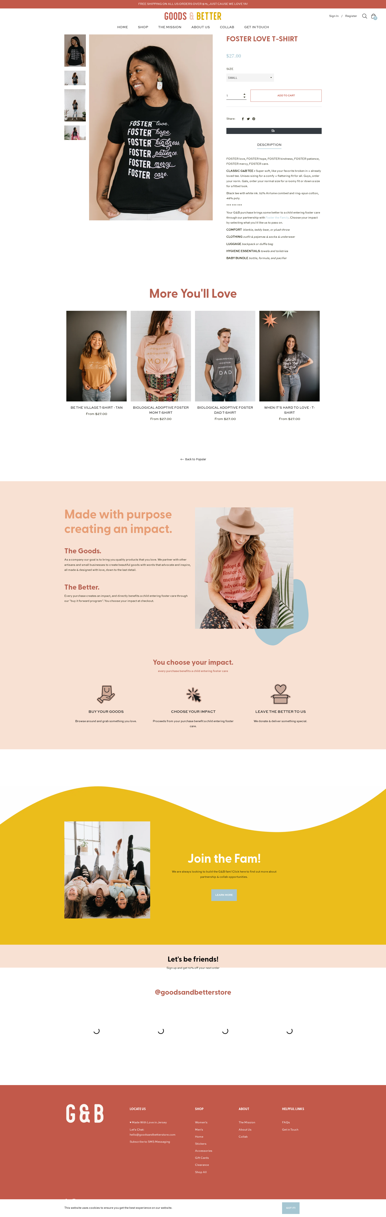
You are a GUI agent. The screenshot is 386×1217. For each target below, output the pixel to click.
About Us (245, 1129)
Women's (201, 1122)
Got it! (291, 1208)
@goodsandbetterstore (193, 992)
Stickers (200, 1143)
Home (199, 1136)
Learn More (181, 1208)
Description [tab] (269, 145)
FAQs (286, 1122)
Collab (243, 1136)
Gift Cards (202, 1158)
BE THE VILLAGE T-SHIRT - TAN (97, 407)
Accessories (203, 1151)
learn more (224, 895)
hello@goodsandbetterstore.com (153, 1134)
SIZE (229, 69)
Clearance (202, 1165)
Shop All (201, 1172)
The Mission (247, 1122)
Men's (199, 1129)
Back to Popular (195, 459)
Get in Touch (290, 1129)
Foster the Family (277, 217)
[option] (96, 370)
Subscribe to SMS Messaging (150, 1141)
